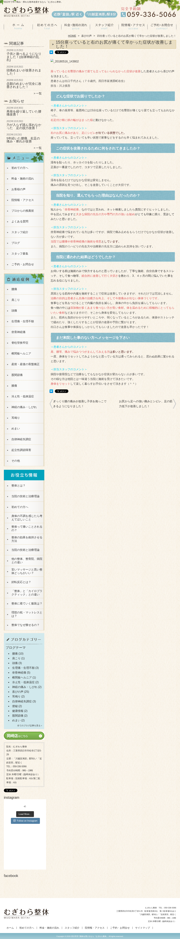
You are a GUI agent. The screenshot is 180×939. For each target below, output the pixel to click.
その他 (15, 460)
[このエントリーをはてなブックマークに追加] (51, 53)
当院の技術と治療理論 (25, 496)
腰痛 (14, 289)
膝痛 (14, 385)
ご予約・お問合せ (161, 27)
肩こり (15, 299)
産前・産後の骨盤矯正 (25, 364)
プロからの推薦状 (22, 210)
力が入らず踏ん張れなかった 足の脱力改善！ (24, 126)
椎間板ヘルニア (21, 353)
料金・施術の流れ (75, 27)
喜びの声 (86, 35)
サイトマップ (142, 928)
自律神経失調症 (21, 439)
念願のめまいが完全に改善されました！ (24, 85)
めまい (15, 428)
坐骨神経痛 (18, 332)
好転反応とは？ (21, 582)
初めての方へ (47, 27)
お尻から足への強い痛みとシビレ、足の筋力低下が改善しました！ (145, 404)
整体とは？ (18, 485)
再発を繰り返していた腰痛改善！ (24, 113)
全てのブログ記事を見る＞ (30, 725)
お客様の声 (18, 189)
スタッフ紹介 (104, 27)
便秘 (15, 706)
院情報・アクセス (133, 27)
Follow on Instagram (27, 820)
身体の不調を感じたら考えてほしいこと (26, 517)
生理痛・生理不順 (22, 321)
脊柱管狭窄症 (19, 342)
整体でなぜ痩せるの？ (25, 624)
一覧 (39, 93)
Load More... (25, 814)
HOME (72, 35)
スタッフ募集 (19, 253)
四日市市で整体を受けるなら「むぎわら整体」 (89, 936)
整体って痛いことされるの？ (26, 528)
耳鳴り (15, 417)
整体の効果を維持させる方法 (26, 539)
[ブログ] (24, 644)
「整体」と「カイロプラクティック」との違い (26, 592)
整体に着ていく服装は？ (26, 603)
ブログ (15, 242)
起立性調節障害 (21, 449)
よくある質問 (19, 221)
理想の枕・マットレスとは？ (26, 614)
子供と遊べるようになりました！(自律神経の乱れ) (24, 57)
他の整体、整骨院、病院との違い (26, 560)
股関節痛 (17, 374)
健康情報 (17, 710)
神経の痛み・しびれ (24, 407)
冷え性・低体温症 (22, 396)
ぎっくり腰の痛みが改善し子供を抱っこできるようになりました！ (80, 404)
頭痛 (14, 310)
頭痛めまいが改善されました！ (24, 72)
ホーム (18, 27)
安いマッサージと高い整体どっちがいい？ (26, 571)
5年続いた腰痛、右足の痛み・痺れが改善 (23, 140)
